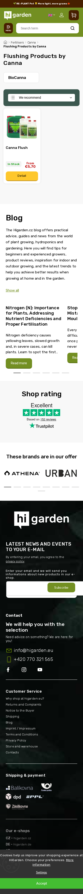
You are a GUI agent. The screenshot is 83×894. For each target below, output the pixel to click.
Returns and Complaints (24, 704)
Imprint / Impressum (21, 728)
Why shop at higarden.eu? (25, 698)
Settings (41, 872)
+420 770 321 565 (33, 659)
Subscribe (61, 587)
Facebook (14, 670)
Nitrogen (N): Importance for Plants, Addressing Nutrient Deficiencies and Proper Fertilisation (33, 316)
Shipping (12, 716)
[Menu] (8, 28)
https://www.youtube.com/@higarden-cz (42, 670)
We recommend (30, 97)
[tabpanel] (34, 335)
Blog (9, 722)
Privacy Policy (16, 740)
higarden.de (22, 844)
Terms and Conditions (22, 734)
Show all (12, 290)
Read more (19, 363)
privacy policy (15, 561)
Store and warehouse (22, 746)
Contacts (12, 752)
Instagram (30, 670)
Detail (22, 175)
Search (72, 28)
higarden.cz (22, 838)
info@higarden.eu (33, 650)
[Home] (5, 41)
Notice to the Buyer (20, 710)
